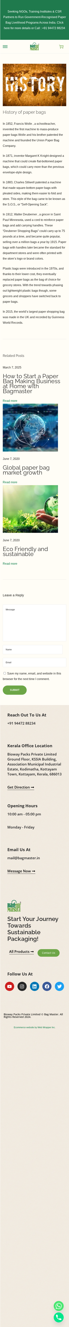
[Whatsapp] (59, 1306)
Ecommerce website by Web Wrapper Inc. (34, 1027)
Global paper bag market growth (26, 470)
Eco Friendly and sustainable (25, 551)
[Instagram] (22, 986)
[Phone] (59, 1317)
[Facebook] (47, 986)
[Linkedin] (34, 986)
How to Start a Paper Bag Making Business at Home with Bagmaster (31, 383)
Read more (10, 400)
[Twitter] (59, 986)
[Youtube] (9, 986)
